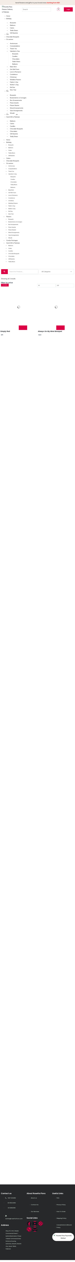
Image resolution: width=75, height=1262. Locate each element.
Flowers (8, 216)
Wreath (10, 238)
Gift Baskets (11, 155)
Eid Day (10, 211)
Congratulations (12, 168)
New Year (11, 214)
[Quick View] (14, 327)
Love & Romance (13, 195)
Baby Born (11, 190)
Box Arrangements (13, 224)
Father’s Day (11, 206)
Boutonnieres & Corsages (15, 222)
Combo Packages (12, 240)
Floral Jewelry (12, 227)
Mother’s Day (11, 208)
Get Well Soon (12, 192)
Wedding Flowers (13, 203)
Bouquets (10, 145)
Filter (5, 285)
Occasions (9, 163)
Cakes (10, 150)
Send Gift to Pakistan (13, 243)
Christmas (11, 200)
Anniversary (11, 166)
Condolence (11, 198)
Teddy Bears (11, 153)
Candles (13, 179)
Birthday (9, 142)
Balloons (10, 147)
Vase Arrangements (13, 235)
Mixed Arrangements (13, 232)
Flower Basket (12, 230)
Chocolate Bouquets (12, 161)
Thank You (11, 171)
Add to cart (23, 327)
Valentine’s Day (12, 174)
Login (68, 9)
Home (8, 140)
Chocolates (14, 182)
